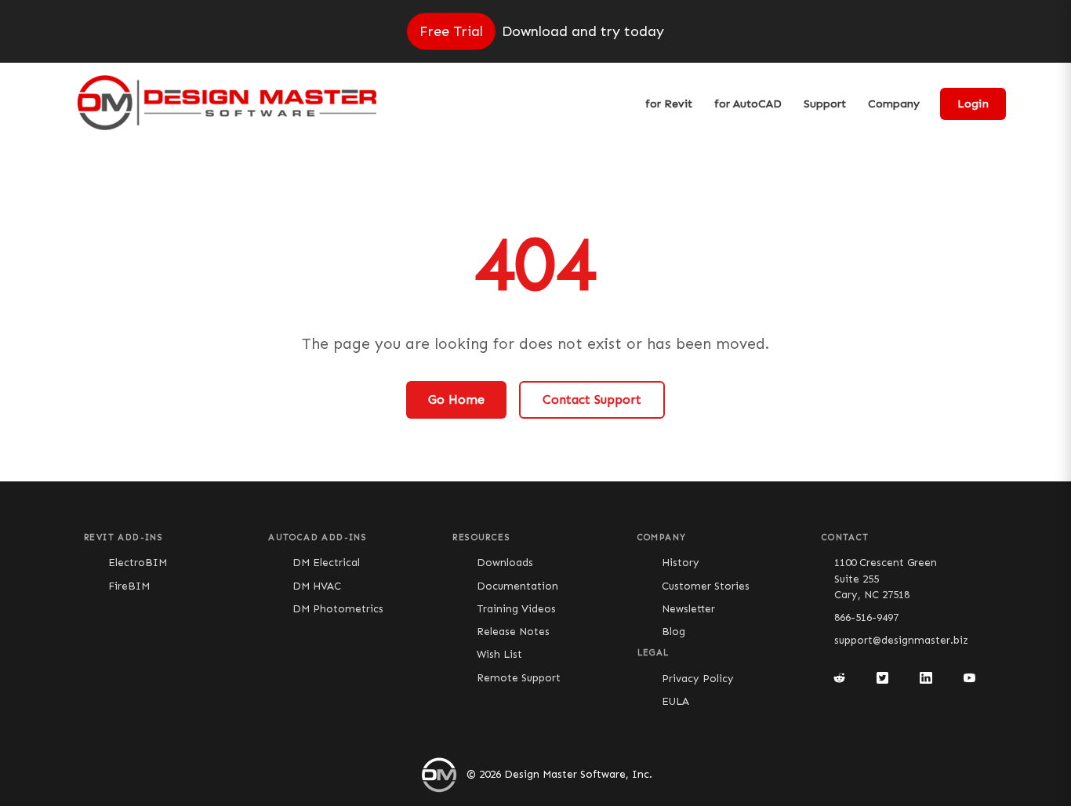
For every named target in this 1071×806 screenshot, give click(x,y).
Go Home (456, 399)
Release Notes (513, 631)
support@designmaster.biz (901, 640)
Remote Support (519, 677)
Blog (673, 631)
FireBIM (129, 586)
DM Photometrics (337, 608)
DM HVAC (316, 586)
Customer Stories (706, 586)
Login (973, 104)
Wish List (499, 654)
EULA (675, 701)
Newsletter (688, 608)
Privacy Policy (698, 678)
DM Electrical (326, 562)
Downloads (505, 562)
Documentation (517, 586)
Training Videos (516, 608)
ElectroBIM (137, 562)
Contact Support (592, 399)
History (680, 562)
